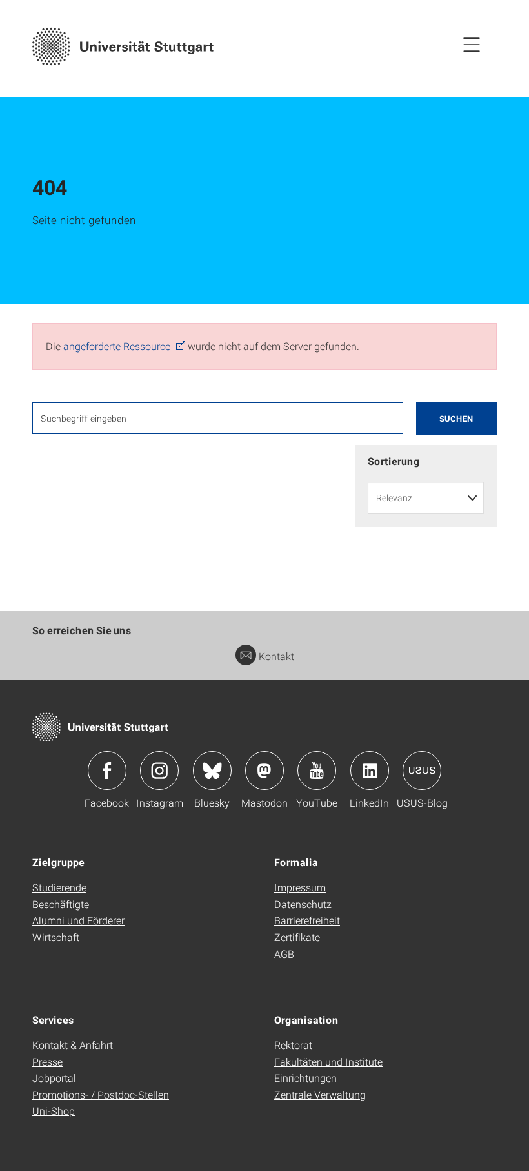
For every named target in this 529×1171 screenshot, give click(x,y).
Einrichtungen (305, 1077)
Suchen (456, 418)
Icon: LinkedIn (369, 770)
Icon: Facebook (107, 770)
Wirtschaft (55, 937)
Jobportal (54, 1077)
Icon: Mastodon (264, 770)
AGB (284, 953)
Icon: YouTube (316, 770)
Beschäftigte (60, 904)
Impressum (300, 887)
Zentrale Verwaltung (320, 1094)
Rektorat (293, 1045)
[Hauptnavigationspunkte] (471, 43)
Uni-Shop (53, 1110)
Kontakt (276, 656)
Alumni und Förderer (78, 920)
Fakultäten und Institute (328, 1061)
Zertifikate (297, 937)
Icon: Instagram (159, 770)
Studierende (59, 887)
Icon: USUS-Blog (422, 770)
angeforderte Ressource (118, 346)
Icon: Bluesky (212, 770)
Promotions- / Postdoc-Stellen (100, 1094)
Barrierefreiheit (307, 920)
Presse (47, 1061)
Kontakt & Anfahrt (72, 1045)
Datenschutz (303, 904)
